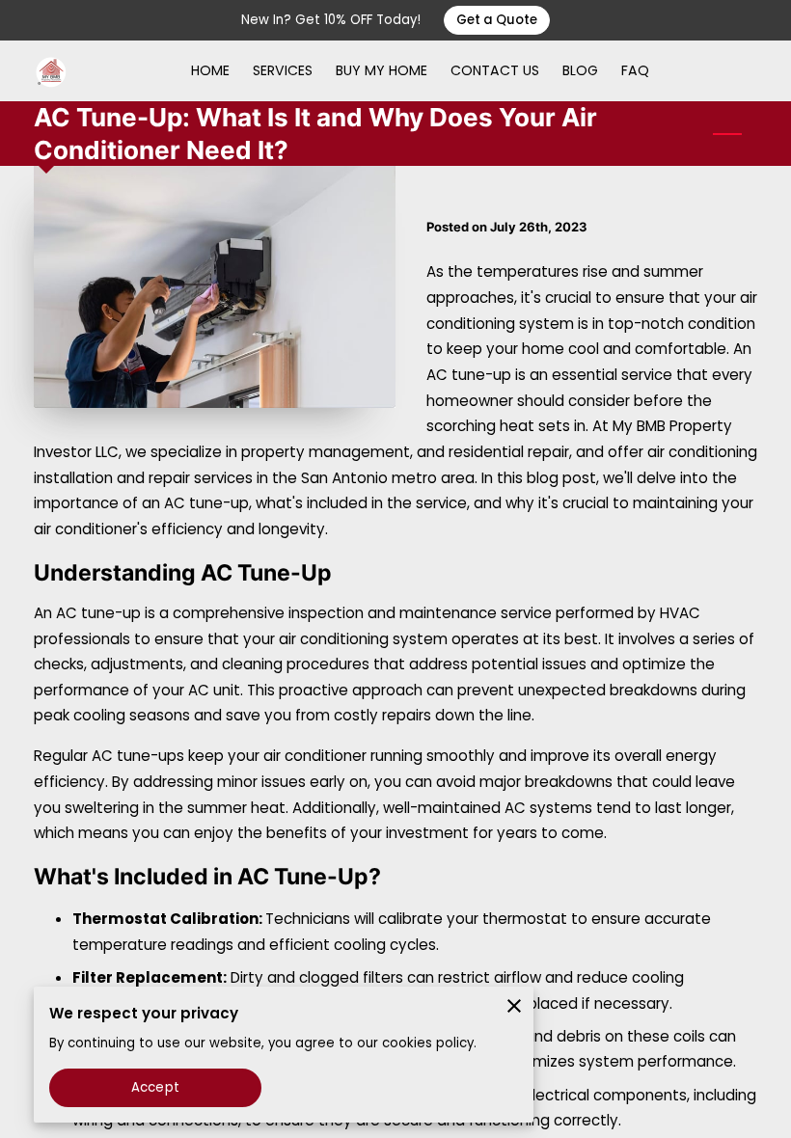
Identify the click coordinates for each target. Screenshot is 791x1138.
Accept (155, 1087)
